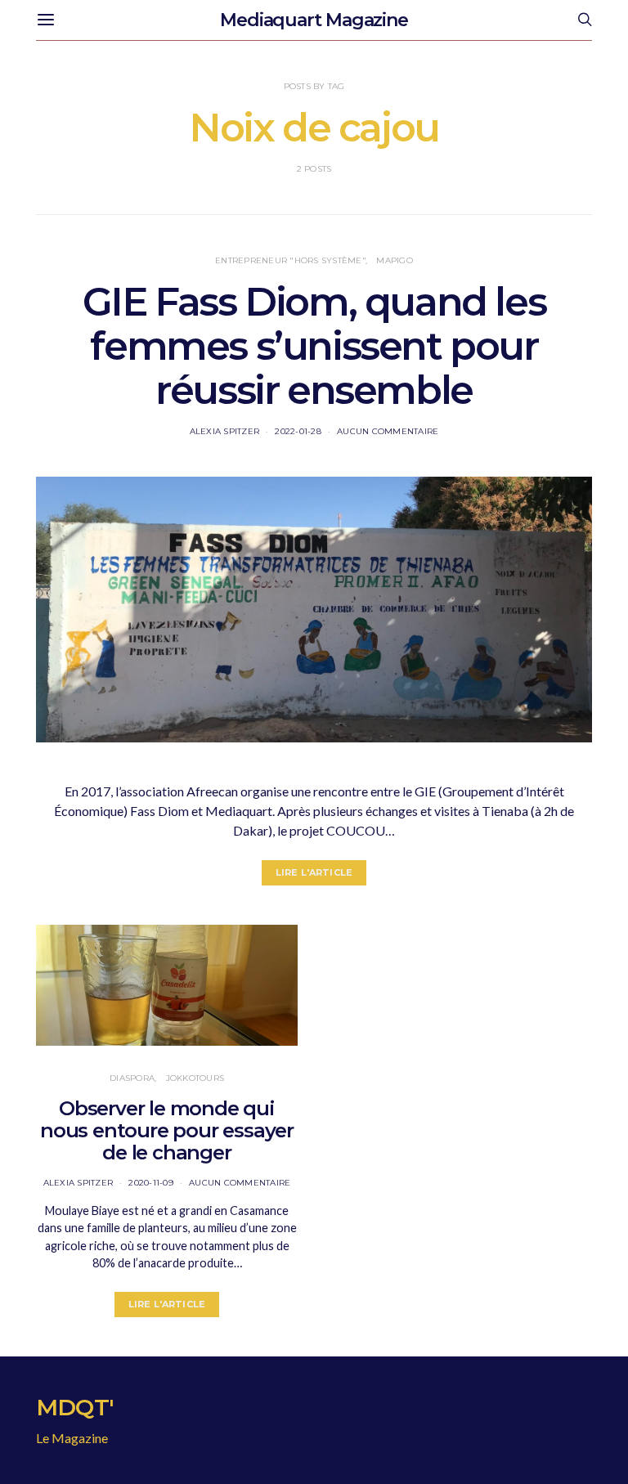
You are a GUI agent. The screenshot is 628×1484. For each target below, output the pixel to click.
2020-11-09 (150, 1182)
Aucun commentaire (387, 431)
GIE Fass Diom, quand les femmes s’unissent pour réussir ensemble (314, 346)
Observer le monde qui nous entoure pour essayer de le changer (167, 1130)
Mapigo (394, 260)
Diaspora (132, 1078)
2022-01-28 (298, 431)
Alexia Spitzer (225, 431)
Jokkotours (195, 1078)
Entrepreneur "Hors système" (290, 260)
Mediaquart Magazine (314, 20)
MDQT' (75, 1407)
